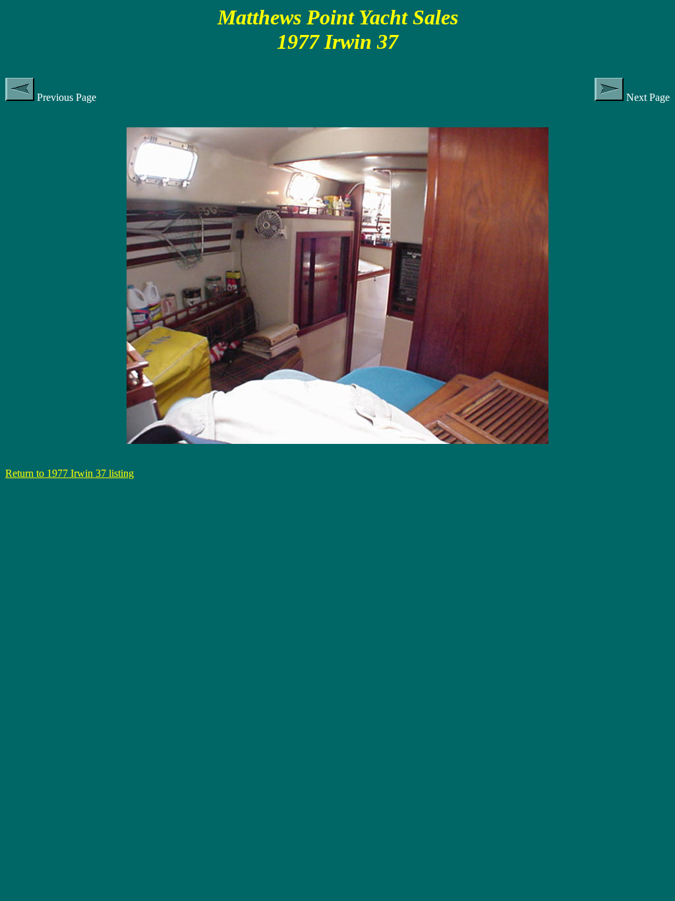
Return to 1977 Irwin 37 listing (69, 473)
